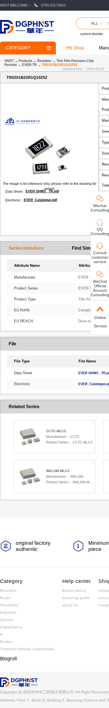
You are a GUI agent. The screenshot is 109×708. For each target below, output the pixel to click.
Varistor (7, 620)
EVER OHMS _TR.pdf (42, 191)
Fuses (5, 598)
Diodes (6, 642)
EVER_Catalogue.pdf (40, 200)
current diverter (91, 34)
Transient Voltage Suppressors (27, 649)
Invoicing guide (76, 598)
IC (2, 634)
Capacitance (11, 627)
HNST (9, 61)
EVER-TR (30, 65)
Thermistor (9, 605)
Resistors (44, 61)
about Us (70, 605)
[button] (90, 23)
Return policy (74, 591)
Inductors (8, 613)
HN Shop (75, 47)
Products (25, 61)
